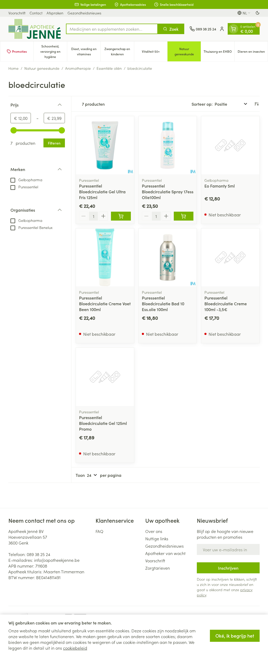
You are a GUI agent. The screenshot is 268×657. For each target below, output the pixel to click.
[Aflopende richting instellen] (256, 104)
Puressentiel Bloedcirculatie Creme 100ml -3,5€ (225, 303)
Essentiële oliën (109, 68)
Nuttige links (156, 538)
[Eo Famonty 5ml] (230, 145)
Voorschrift (16, 12)
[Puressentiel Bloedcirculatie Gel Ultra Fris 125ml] (105, 145)
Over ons (153, 531)
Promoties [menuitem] (19, 51)
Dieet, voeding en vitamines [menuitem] (85, 51)
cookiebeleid (75, 648)
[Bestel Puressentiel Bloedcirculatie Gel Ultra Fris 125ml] (121, 216)
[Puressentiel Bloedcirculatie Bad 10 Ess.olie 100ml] (168, 257)
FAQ (99, 531)
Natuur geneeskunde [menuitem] (188, 51)
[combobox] (112, 29)
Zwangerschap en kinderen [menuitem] (119, 51)
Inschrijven (228, 568)
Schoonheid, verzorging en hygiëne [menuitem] (53, 51)
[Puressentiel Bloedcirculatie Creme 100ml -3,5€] (230, 257)
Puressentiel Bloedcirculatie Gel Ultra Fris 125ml (102, 191)
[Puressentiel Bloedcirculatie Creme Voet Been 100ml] (105, 257)
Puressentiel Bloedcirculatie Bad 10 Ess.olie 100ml (163, 303)
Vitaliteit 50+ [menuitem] (154, 52)
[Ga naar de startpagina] (34, 29)
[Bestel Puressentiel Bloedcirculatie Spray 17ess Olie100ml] (184, 216)
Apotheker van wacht (165, 553)
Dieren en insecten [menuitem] (253, 52)
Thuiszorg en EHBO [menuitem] (219, 52)
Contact (36, 12)
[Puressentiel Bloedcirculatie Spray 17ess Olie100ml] (168, 145)
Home (13, 68)
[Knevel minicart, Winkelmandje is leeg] (233, 29)
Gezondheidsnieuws (84, 12)
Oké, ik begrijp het (234, 635)
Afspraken (55, 12)
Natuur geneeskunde (41, 68)
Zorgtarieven (157, 568)
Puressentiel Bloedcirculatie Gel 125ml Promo (103, 423)
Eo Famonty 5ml (219, 186)
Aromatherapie (78, 68)
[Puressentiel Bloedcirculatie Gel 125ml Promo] (105, 377)
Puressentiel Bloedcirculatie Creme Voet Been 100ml (105, 303)
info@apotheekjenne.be (57, 560)
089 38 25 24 (38, 554)
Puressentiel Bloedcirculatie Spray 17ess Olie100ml (167, 191)
